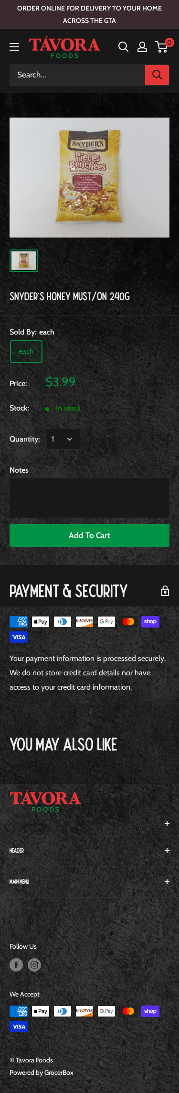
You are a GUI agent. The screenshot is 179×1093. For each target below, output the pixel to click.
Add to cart (89, 535)
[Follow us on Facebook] (16, 965)
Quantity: (25, 439)
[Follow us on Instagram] (34, 965)
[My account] (142, 47)
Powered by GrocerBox (42, 1072)
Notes (19, 470)
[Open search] (123, 47)
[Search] (157, 75)
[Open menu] (14, 47)
